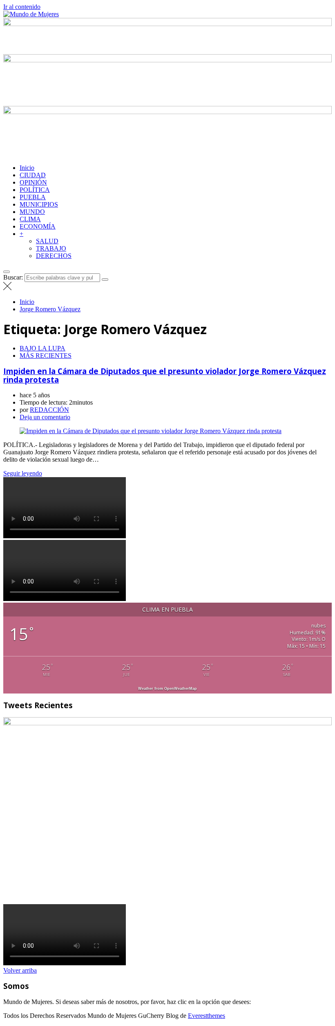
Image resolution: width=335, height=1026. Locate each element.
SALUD (47, 241)
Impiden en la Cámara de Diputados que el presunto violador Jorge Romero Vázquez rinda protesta (164, 375)
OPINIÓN (33, 182)
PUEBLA (33, 197)
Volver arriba (20, 970)
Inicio (27, 167)
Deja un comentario (45, 417)
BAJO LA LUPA (42, 348)
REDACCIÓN (49, 409)
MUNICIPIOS (39, 204)
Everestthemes (206, 1015)
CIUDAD (33, 175)
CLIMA (30, 219)
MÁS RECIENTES (45, 355)
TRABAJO (51, 248)
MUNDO (32, 211)
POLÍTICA (35, 189)
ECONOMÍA (38, 226)
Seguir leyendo (22, 473)
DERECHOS (53, 255)
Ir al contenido (21, 6)
